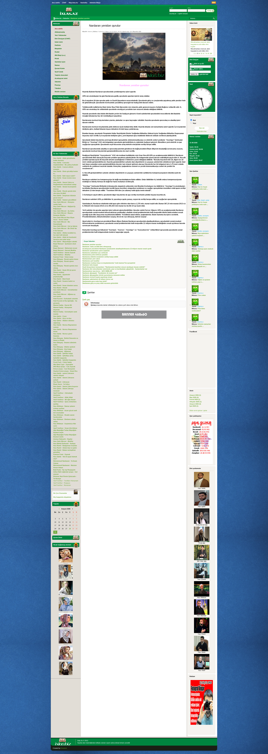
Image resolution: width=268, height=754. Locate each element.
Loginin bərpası (183, 13)
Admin (90, 31)
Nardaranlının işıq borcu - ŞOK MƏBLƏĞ (97, 271)
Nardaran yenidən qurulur (91, 244)
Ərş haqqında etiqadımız (62, 497)
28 (70, 529)
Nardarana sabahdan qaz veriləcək (95, 253)
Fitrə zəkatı (202, 295)
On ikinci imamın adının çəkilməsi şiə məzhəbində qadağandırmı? (199, 44)
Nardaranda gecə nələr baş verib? (94, 281)
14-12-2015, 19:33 (115, 31)
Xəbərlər (101, 31)
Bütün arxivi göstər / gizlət (198, 410)
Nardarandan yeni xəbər (91, 259)
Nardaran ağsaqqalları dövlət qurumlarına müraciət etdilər (103, 275)
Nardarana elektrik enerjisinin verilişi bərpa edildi (100, 257)
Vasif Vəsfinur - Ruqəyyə (61, 483)
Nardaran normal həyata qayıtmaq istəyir (97, 277)
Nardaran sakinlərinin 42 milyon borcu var (97, 279)
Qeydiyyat (172, 13)
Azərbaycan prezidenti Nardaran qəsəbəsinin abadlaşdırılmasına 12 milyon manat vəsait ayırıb (116, 249)
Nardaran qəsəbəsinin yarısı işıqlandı (96, 250)
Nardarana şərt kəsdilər (90, 261)
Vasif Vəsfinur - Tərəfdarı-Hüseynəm (65, 481)
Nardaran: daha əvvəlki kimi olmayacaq (96, 246)
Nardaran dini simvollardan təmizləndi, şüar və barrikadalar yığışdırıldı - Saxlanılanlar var (114, 269)
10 (211, 53)
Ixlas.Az (80, 740)
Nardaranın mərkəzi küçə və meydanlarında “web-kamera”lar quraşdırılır (108, 263)
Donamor (64, 748)
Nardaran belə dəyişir (90, 265)
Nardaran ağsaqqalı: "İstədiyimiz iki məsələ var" (99, 273)
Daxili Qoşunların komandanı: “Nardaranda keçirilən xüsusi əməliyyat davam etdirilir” (113, 267)
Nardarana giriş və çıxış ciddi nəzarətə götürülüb (100, 283)
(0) (131, 31)
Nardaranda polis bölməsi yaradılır (95, 255)
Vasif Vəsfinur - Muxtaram (62, 485)
